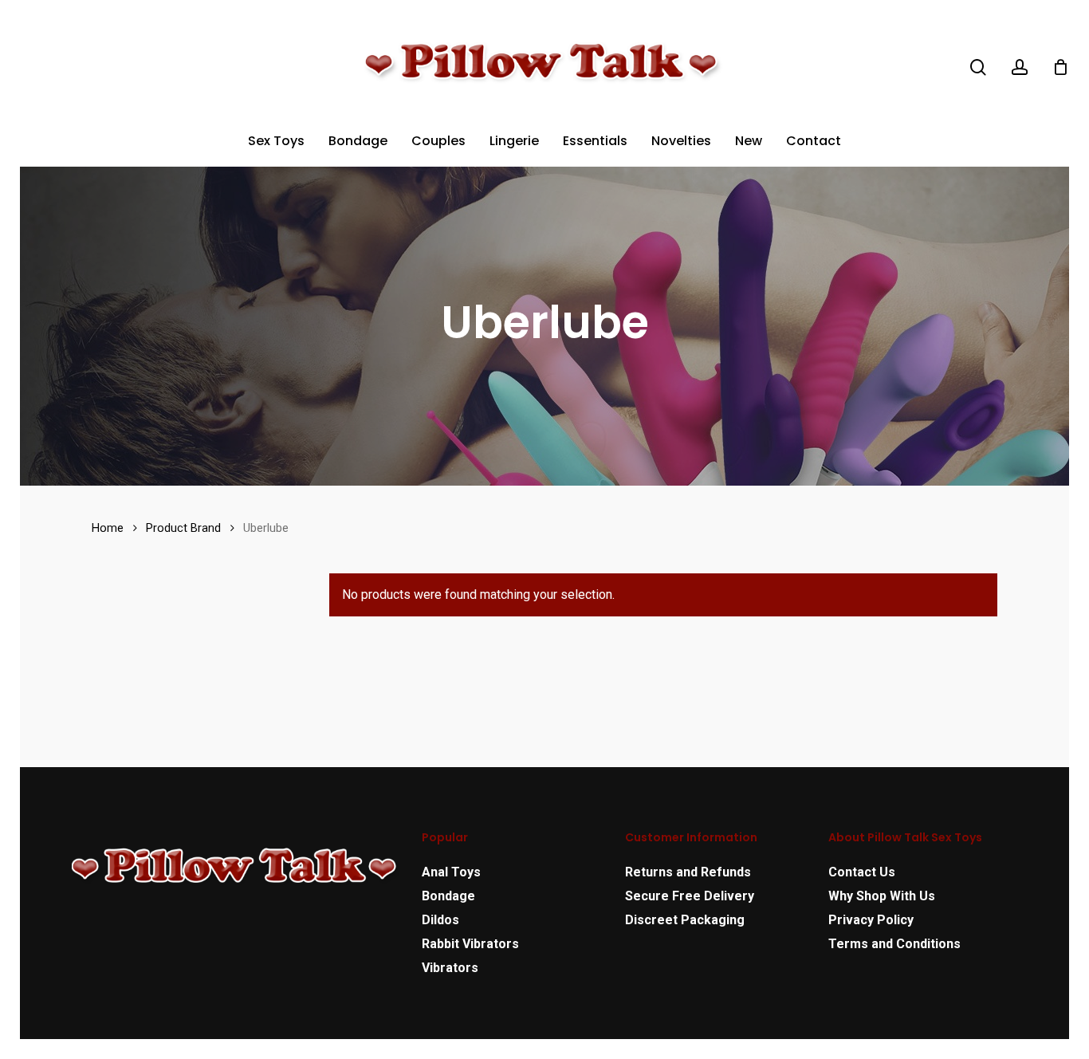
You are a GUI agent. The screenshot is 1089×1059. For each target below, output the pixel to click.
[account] (1019, 67)
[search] (978, 67)
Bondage (448, 895)
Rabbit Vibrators (470, 943)
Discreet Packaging (685, 919)
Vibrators (450, 967)
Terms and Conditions (894, 943)
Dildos (440, 919)
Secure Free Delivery (689, 895)
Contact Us (861, 872)
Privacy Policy (871, 919)
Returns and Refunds (688, 872)
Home (108, 528)
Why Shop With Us (881, 895)
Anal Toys (451, 872)
